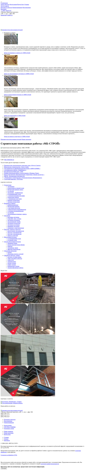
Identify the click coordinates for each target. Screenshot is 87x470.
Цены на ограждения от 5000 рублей (14, 115)
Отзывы (26, 4)
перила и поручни (12, 235)
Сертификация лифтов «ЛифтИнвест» (15, 170)
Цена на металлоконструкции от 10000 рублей (17, 94)
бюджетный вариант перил (15, 189)
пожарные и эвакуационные (15, 228)
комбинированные (12, 205)
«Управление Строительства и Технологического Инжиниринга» (23, 177)
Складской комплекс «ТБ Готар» (13, 179)
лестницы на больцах (13, 220)
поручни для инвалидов (14, 234)
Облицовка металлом (10, 251)
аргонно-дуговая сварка (14, 257)
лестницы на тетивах (13, 225)
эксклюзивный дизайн (14, 221)
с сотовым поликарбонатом (15, 211)
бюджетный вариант (13, 206)
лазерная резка (11, 261)
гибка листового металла (14, 258)
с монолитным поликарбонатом (16, 209)
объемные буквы (12, 243)
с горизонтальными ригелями (16, 195)
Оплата (6, 439)
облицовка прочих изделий (15, 254)
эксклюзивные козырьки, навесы (17, 214)
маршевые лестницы (13, 226)
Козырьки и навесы (9, 203)
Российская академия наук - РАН (13, 171)
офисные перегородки (13, 249)
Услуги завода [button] (5, 6)
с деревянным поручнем (14, 199)
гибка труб (10, 260)
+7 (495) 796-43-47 (6, 10)
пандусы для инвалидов (14, 232)
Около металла (5, 4)
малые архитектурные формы (16, 244)
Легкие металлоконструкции (12, 241)
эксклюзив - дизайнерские (15, 192)
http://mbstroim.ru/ (9, 159)
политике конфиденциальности (50, 464)
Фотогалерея (13, 4)
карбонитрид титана (13, 266)
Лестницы (7, 215)
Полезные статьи (9, 428)
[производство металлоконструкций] (12, 30)
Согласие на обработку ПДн (9, 455)
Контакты (3, 9)
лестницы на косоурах (13, 223)
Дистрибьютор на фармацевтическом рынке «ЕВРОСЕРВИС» (22, 168)
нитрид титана (11, 263)
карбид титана (11, 264)
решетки (9, 246)
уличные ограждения (13, 202)
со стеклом (10, 191)
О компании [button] (4, 3)
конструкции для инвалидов (15, 231)
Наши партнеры (26, 139)
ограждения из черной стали (15, 188)
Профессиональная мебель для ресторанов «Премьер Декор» (21, 173)
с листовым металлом (13, 208)
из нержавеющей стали (14, 194)
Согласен (3, 468)
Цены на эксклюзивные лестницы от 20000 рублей (19, 73)
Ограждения (7, 185)
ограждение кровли (13, 197)
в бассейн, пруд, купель (14, 218)
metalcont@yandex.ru (6, 15)
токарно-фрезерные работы (15, 267)
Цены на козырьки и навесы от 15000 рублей (17, 53)
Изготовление (27, 7)
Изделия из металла (6, 7)
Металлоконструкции (10, 237)
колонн (9, 252)
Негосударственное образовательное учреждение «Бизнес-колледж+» (24, 174)
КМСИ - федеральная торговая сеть (14, 176)
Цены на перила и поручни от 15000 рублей (17, 136)
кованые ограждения (13, 200)
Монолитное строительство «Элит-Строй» (16, 167)
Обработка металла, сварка (12, 255)
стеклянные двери (12, 248)
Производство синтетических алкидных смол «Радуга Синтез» (22, 165)
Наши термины (8, 431)
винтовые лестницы (13, 217)
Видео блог (20, 4)
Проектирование (17, 7)
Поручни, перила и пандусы (12, 229)
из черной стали (12, 240)
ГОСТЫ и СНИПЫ (9, 427)
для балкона (10, 186)
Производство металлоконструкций (11, 139)
